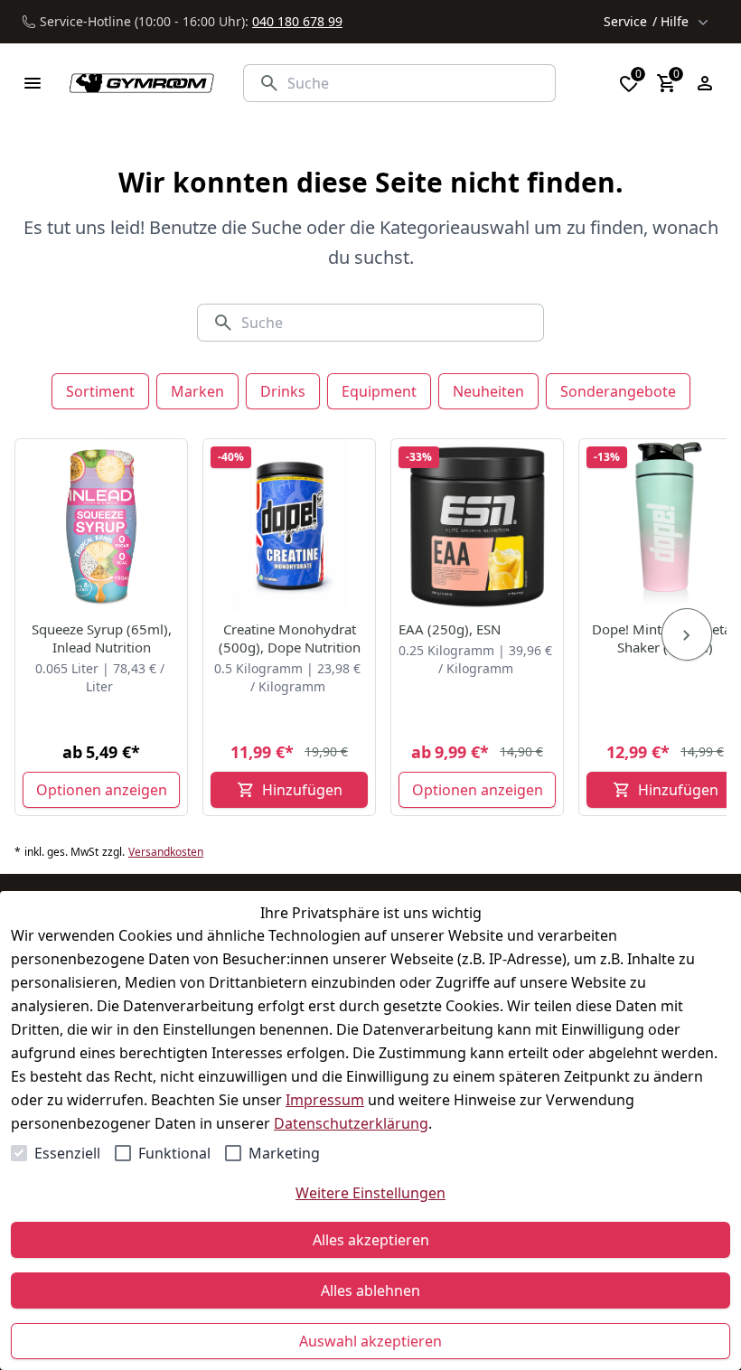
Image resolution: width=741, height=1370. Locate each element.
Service (646, 21)
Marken (197, 391)
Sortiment (100, 391)
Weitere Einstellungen (370, 1193)
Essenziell (67, 1153)
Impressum (325, 1100)
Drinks (282, 391)
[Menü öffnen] (32, 83)
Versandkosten (165, 852)
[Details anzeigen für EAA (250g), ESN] (478, 526)
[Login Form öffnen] (705, 83)
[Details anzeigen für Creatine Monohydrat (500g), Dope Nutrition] (290, 526)
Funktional (174, 1153)
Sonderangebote (618, 391)
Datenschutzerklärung (351, 1123)
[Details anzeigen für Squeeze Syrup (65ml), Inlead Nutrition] (102, 526)
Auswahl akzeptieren (370, 1341)
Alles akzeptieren (371, 1240)
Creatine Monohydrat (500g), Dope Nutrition (290, 638)
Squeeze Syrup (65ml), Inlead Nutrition (102, 638)
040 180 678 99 (297, 21)
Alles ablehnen (370, 1290)
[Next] (686, 634)
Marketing (284, 1153)
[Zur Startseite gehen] (136, 83)
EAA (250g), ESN (450, 629)
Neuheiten (488, 391)
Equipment (379, 391)
